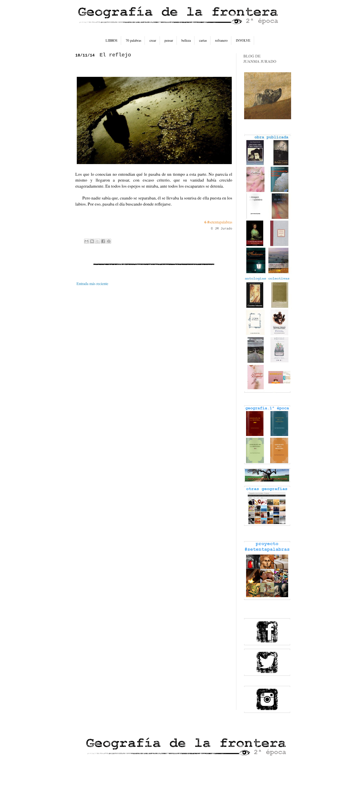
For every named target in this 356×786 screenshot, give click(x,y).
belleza (186, 40)
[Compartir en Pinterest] (108, 241)
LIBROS (111, 40)
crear (152, 40)
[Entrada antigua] (231, 283)
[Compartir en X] (97, 241)
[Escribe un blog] (92, 241)
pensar (168, 40)
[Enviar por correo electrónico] (86, 241)
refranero (221, 40)
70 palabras (133, 40)
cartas (203, 40)
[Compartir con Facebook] (103, 241)
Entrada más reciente (92, 283)
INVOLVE (243, 40)
